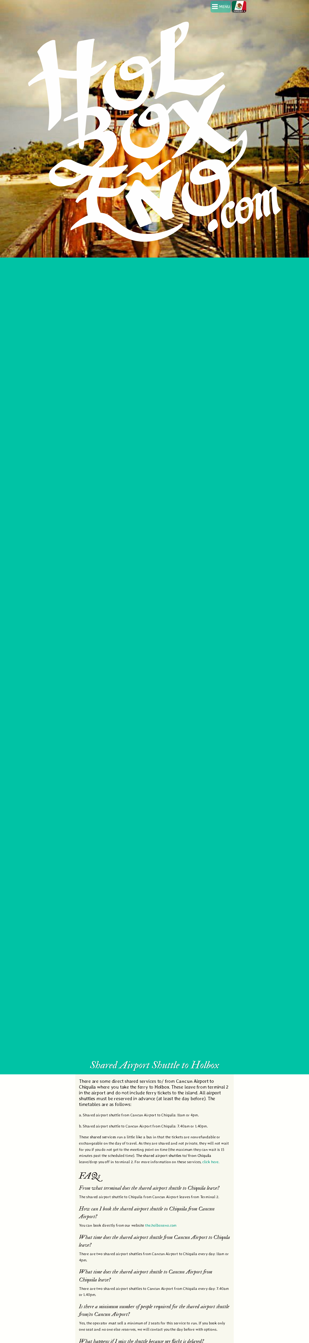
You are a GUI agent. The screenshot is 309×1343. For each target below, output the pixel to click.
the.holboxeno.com (160, 1225)
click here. (210, 1162)
